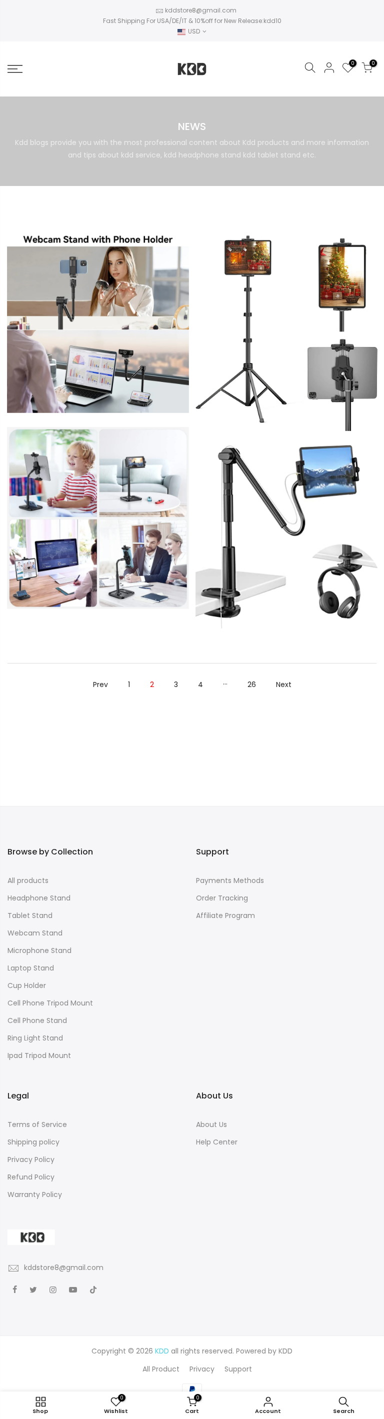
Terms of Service (37, 1125)
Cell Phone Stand (37, 1021)
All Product (161, 1369)
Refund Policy (31, 1177)
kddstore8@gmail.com (200, 10)
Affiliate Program (225, 915)
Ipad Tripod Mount (39, 1055)
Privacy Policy (31, 1159)
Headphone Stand (39, 898)
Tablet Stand (30, 915)
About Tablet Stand (286, 323)
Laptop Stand (31, 968)
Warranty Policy (35, 1195)
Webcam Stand (35, 933)
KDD (285, 1351)
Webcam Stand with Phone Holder (98, 303)
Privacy (202, 1369)
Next (284, 685)
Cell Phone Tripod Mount (50, 1003)
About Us (211, 1125)
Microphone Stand (40, 951)
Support (238, 1369)
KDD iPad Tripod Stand (286, 311)
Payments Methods (230, 881)
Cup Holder (27, 985)
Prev (100, 685)
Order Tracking (222, 898)
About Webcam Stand (98, 313)
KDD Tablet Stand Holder (98, 496)
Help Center (217, 1142)
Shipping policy (34, 1142)
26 (252, 685)
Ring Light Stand (35, 1038)
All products (28, 881)
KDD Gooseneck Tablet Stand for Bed (286, 515)
